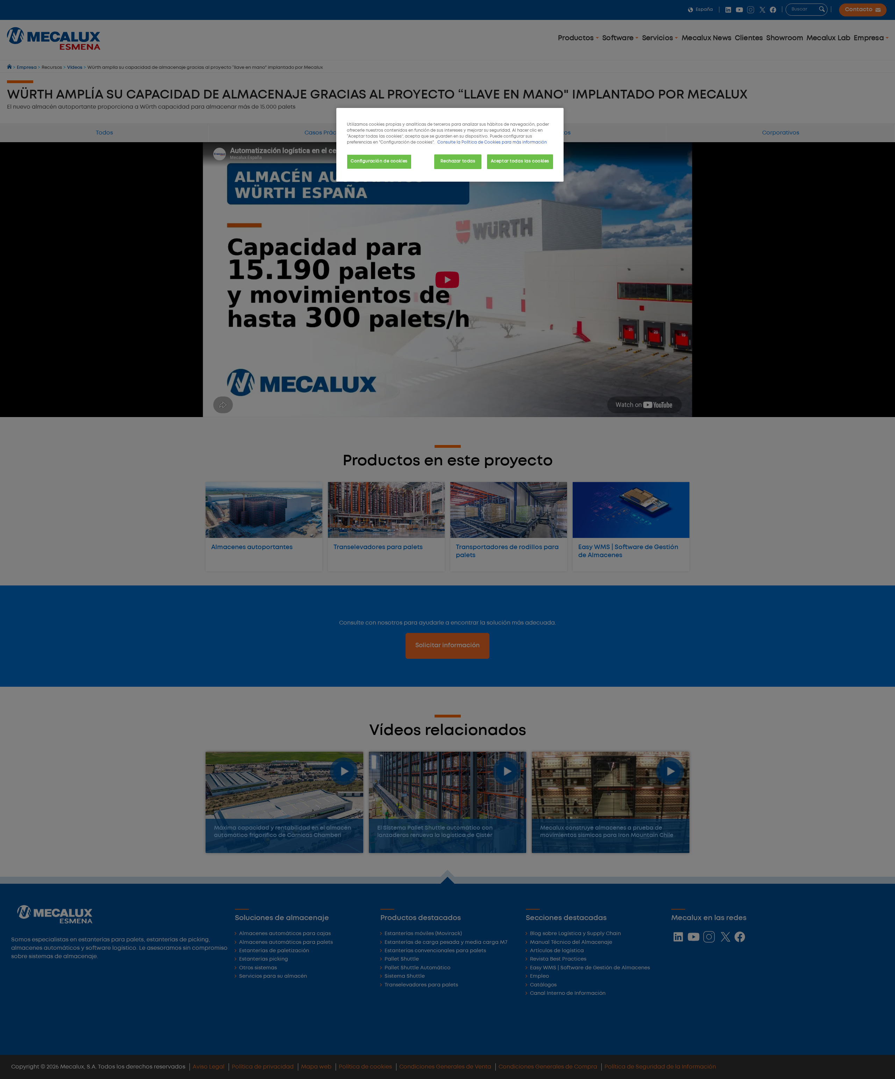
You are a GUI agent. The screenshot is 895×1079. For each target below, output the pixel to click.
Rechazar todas (458, 161)
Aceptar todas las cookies (520, 161)
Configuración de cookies (379, 161)
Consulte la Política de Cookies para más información (492, 142)
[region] (450, 145)
